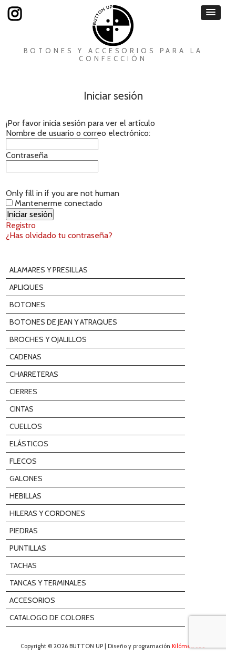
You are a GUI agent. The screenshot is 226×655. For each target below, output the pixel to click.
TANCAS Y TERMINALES (47, 583)
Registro (21, 225)
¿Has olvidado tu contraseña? (59, 235)
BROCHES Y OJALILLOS (48, 339)
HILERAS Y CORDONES (47, 513)
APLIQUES (26, 287)
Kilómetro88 (189, 646)
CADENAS (25, 356)
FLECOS (23, 461)
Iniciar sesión (113, 95)
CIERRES (23, 391)
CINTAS (21, 409)
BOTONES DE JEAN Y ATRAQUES (63, 322)
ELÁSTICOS (28, 443)
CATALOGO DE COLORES (52, 617)
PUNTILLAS (27, 548)
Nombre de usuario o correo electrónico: (78, 133)
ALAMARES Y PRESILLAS (48, 270)
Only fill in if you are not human (62, 193)
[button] (211, 12)
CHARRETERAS (33, 374)
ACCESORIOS (32, 600)
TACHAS (23, 565)
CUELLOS (25, 426)
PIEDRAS (23, 530)
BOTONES (27, 304)
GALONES (26, 478)
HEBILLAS (25, 496)
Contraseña (27, 155)
